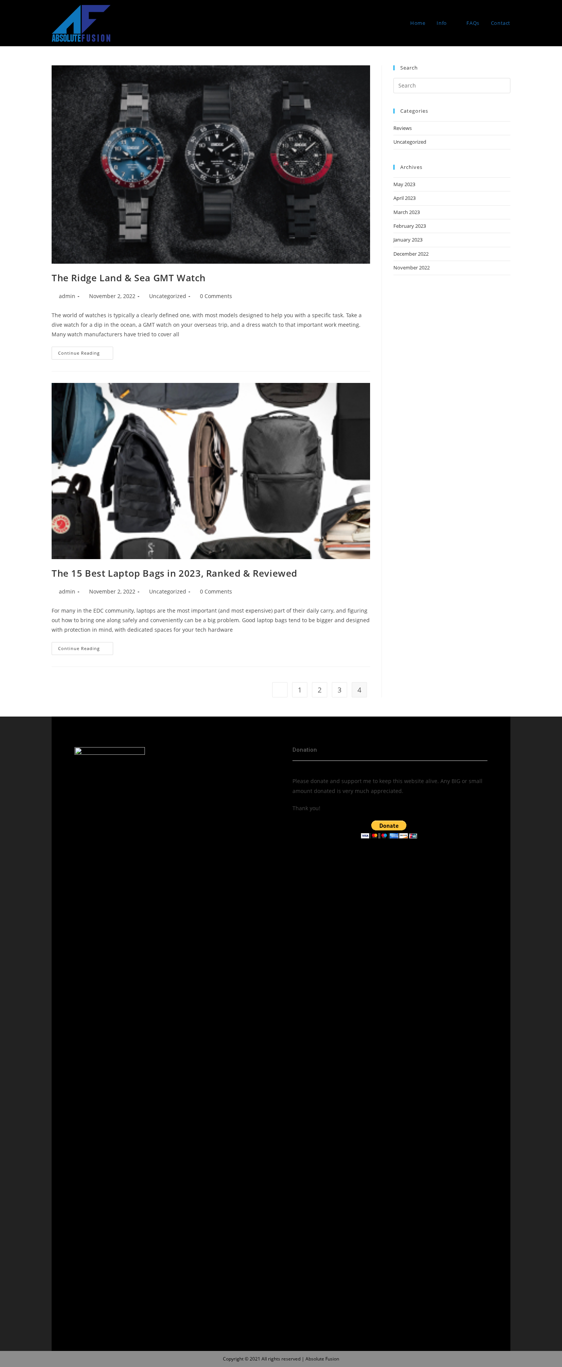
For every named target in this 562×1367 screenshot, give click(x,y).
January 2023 (407, 239)
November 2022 (411, 267)
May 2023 (404, 184)
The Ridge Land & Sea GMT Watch (129, 277)
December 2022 (411, 253)
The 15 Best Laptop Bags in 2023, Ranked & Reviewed (174, 573)
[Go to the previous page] (279, 689)
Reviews (402, 128)
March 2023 (406, 212)
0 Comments (216, 296)
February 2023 (409, 225)
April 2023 (404, 198)
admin (67, 296)
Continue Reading (85, 351)
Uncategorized (167, 296)
